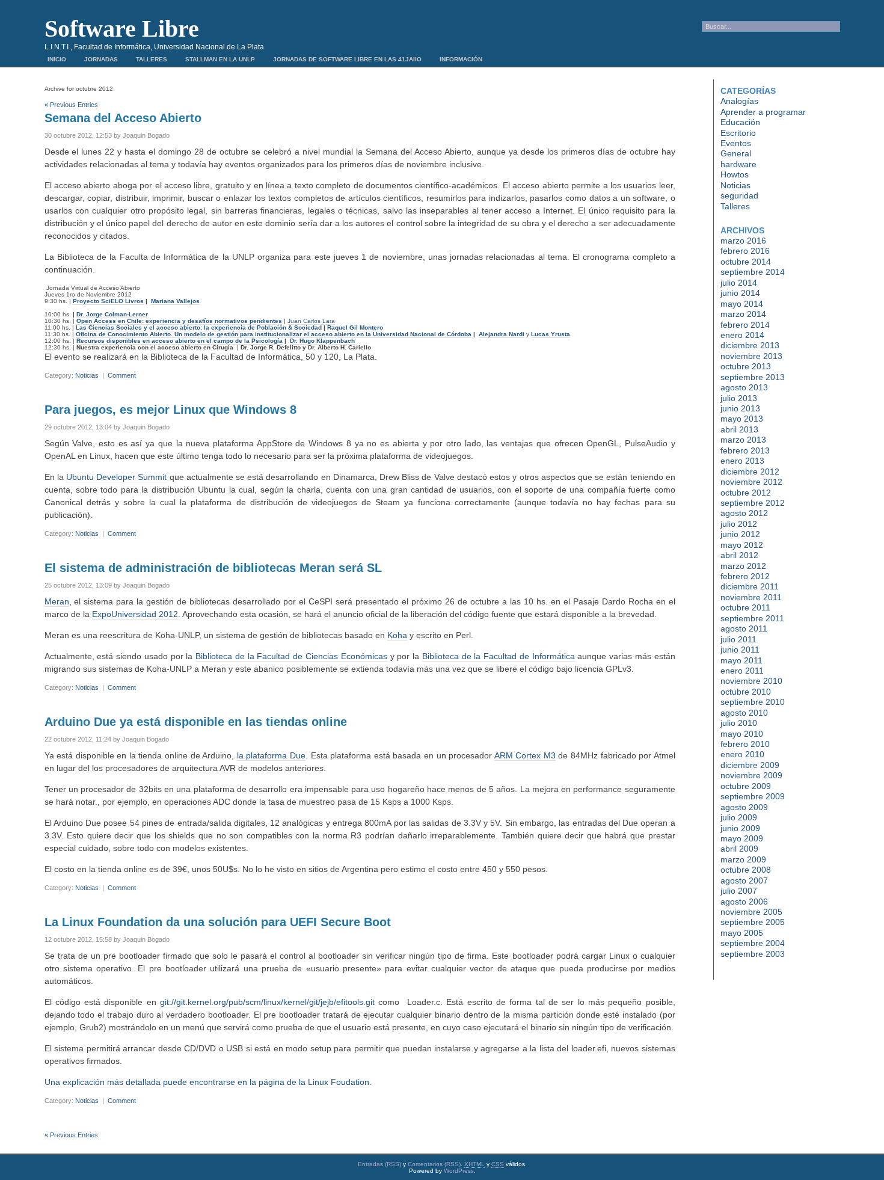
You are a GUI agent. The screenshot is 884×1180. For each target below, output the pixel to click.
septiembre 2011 (752, 618)
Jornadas (101, 59)
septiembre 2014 (752, 272)
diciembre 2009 (749, 765)
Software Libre (122, 28)
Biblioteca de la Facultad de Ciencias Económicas (291, 656)
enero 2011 (742, 670)
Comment (122, 375)
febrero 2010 (745, 744)
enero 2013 (742, 461)
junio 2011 (740, 649)
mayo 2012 (741, 545)
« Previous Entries (71, 104)
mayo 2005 (741, 933)
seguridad (739, 195)
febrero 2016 (745, 251)
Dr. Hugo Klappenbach (322, 340)
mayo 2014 (741, 304)
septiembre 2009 (752, 796)
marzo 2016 (743, 240)
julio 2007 (738, 891)
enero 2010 (742, 754)
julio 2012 (738, 524)
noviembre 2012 (751, 482)
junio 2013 (740, 408)
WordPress (459, 1170)
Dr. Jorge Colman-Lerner (112, 314)
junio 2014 (740, 293)
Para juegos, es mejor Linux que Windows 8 (170, 409)
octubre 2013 (745, 366)
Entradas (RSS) (379, 1164)
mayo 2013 (741, 418)
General (735, 153)
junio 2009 (740, 828)
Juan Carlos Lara (311, 321)
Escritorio (738, 133)
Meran (57, 601)
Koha (397, 635)
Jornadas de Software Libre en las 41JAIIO (347, 59)
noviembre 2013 (751, 356)
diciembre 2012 (749, 471)
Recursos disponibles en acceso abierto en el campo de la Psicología (179, 340)
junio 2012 (740, 534)
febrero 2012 (745, 576)
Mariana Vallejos (175, 301)
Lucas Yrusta (550, 334)
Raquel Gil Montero (355, 327)
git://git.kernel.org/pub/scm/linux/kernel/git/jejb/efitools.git (267, 1002)
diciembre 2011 (749, 586)
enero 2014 (742, 335)
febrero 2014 (745, 325)
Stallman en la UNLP (220, 59)
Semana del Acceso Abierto (123, 117)
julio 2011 (738, 639)
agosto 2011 (743, 628)
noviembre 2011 (751, 597)
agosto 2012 (744, 513)
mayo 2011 (741, 660)
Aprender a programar (763, 112)
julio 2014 (738, 282)
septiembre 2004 (752, 943)
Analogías (739, 101)
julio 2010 (738, 723)
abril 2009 (739, 848)
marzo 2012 (743, 566)
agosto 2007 (744, 880)
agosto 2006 (744, 901)
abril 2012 (739, 555)
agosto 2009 (744, 807)
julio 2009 (738, 817)
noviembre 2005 (751, 912)
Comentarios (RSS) (434, 1164)
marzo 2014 (743, 314)
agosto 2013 (744, 387)
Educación (740, 122)
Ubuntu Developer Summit (116, 477)
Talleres (151, 59)
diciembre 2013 (749, 345)
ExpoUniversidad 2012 (135, 614)
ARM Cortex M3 (525, 755)
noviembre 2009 (751, 775)
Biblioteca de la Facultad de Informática (498, 656)
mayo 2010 (741, 734)
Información (461, 59)
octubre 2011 (745, 607)
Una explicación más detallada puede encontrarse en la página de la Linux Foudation (207, 1082)
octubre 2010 (745, 691)
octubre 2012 (745, 492)
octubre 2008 (745, 869)
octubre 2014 (745, 261)
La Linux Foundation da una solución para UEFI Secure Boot (218, 922)
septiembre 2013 (752, 377)
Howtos (734, 174)
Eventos (735, 143)
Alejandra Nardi (501, 334)
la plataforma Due (271, 755)
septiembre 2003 (752, 954)
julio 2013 (738, 398)
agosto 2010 (744, 713)
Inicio (57, 59)
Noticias (87, 375)
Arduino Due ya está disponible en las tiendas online (196, 721)
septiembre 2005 (752, 922)
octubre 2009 (745, 786)
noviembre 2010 (751, 681)
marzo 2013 (743, 439)
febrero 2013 (745, 450)
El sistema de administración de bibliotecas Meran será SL (213, 567)
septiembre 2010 (752, 702)
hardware (738, 164)
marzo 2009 (743, 859)
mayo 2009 (741, 838)
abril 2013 (739, 429)
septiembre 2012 (752, 503)
